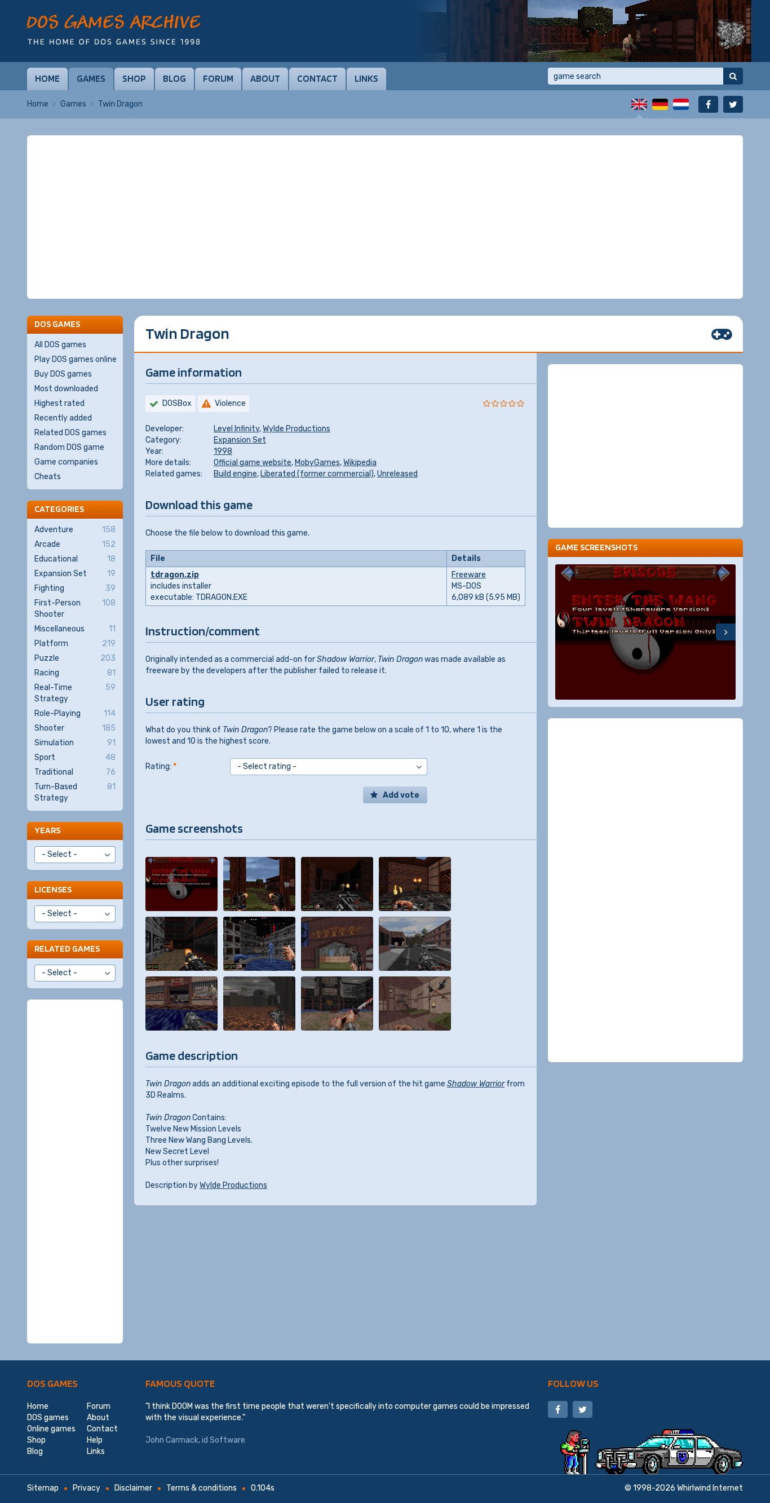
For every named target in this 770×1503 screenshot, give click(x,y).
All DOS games (60, 345)
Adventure (75, 529)
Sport (75, 757)
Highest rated (59, 403)
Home (47, 78)
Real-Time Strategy (75, 693)
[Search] (733, 76)
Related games (67, 948)
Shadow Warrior (476, 1084)
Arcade (75, 544)
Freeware (469, 575)
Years (47, 830)
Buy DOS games (63, 374)
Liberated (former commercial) (317, 474)
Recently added (63, 418)
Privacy (86, 1488)
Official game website (252, 462)
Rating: (160, 766)
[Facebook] (708, 104)
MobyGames (317, 462)
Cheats (47, 476)
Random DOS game (69, 447)
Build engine (235, 474)
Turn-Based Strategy (75, 792)
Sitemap (43, 1488)
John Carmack (171, 1440)
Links (366, 78)
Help (95, 1440)
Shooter (75, 728)
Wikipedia (360, 462)
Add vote (401, 795)
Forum (218, 78)
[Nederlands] (681, 104)
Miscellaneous (75, 629)
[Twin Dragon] (181, 884)
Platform (75, 643)
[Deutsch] (660, 104)
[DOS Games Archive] (113, 30)
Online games (51, 1429)
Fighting (75, 588)
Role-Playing (75, 713)
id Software (223, 1440)
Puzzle (75, 658)
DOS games (52, 1383)
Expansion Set (240, 440)
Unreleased (397, 474)
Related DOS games (70, 432)
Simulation (75, 743)
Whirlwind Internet (710, 1488)
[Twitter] (733, 104)
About (265, 78)
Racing (75, 673)
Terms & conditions (201, 1488)
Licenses (53, 889)
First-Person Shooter (75, 608)
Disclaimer (133, 1488)
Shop (134, 78)
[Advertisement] (385, 217)
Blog (174, 78)
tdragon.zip (175, 575)
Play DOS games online (75, 359)
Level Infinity (236, 429)
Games (91, 78)
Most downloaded (66, 389)
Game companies (66, 462)
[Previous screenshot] (565, 632)
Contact (317, 78)
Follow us (573, 1383)
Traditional (75, 772)
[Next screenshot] (726, 632)
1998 (223, 451)
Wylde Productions (296, 429)
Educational (75, 559)
